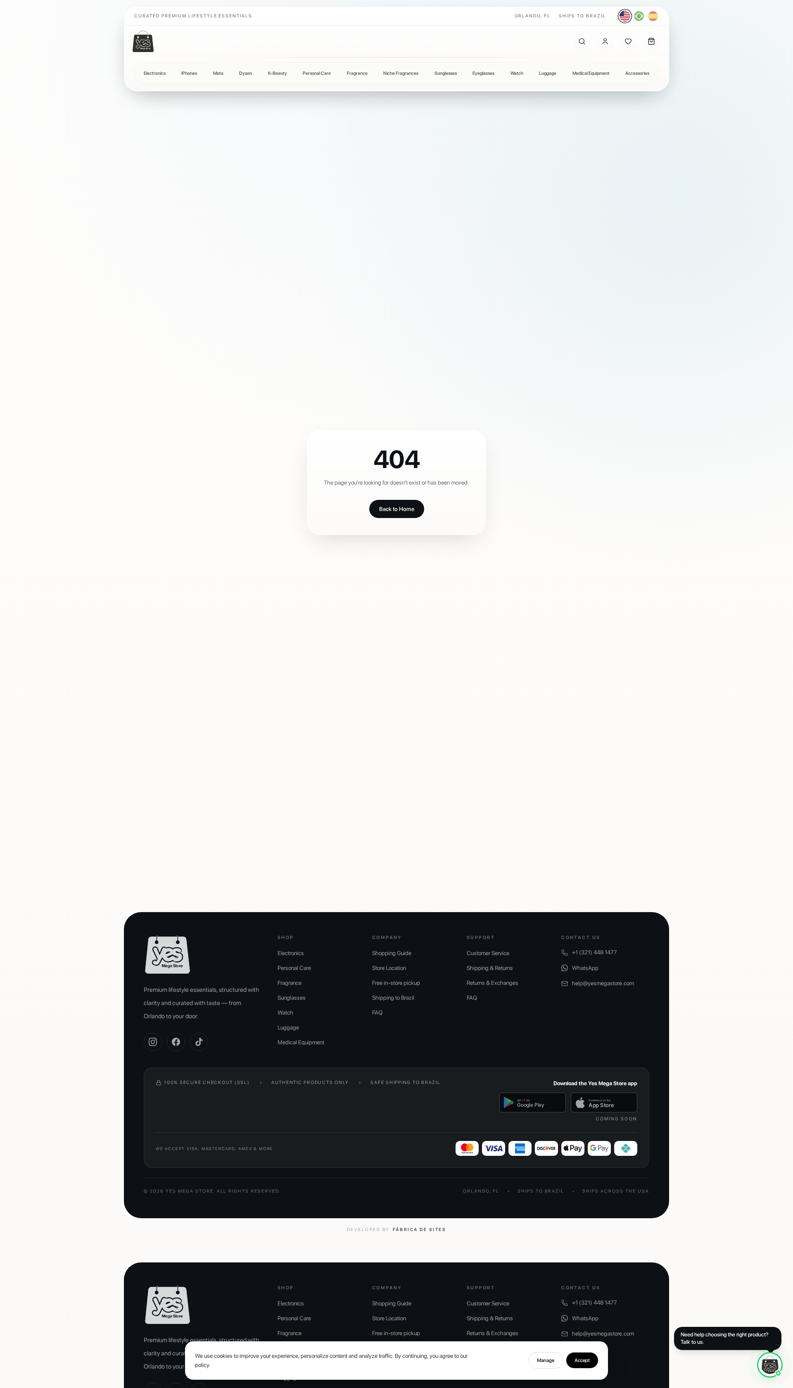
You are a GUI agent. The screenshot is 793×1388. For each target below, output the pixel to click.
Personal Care (317, 73)
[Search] (582, 41)
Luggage (547, 73)
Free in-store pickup (396, 982)
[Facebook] (176, 1042)
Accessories (637, 73)
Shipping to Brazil (393, 997)
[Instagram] (153, 1042)
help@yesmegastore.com (603, 983)
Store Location (389, 968)
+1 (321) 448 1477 (594, 952)
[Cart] (651, 41)
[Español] (653, 16)
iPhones (189, 73)
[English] (625, 16)
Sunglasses (445, 73)
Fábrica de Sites (419, 1229)
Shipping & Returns (490, 968)
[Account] (605, 41)
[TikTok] (199, 1042)
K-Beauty (277, 73)
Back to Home (396, 509)
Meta (218, 73)
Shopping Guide (391, 953)
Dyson (245, 73)
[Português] (639, 16)
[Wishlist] (628, 41)
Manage (545, 1360)
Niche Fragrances (400, 73)
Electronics (155, 73)
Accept (582, 1360)
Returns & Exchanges (492, 982)
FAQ (377, 1012)
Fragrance (357, 73)
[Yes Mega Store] (143, 41)
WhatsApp (585, 968)
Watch (516, 73)
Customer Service (488, 953)
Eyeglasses (483, 73)
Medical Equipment (591, 73)
